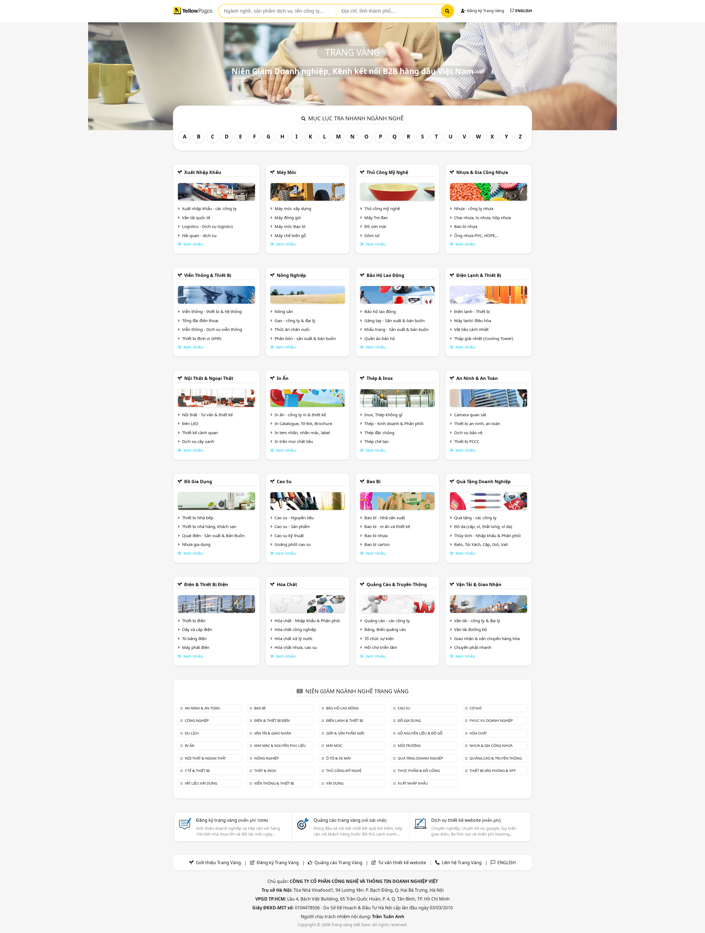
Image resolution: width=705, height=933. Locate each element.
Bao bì (374, 481)
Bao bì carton (377, 544)
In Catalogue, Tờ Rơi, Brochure (303, 423)
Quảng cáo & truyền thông (397, 584)
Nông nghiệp (291, 275)
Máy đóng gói (288, 217)
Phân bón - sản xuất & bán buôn (305, 338)
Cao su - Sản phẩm (292, 526)
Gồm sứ (371, 235)
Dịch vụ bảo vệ (468, 432)
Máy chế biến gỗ (290, 235)
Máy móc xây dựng (293, 208)
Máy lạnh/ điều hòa (472, 320)
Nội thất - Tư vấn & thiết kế (207, 414)
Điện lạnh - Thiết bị (472, 311)
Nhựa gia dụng (196, 544)
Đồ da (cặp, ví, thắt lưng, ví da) (483, 526)
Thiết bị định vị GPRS (201, 338)
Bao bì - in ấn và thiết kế (387, 526)
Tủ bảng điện (194, 638)
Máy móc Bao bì (290, 226)
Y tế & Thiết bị (197, 770)
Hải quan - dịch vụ (199, 235)
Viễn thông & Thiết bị (207, 275)
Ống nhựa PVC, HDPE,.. (476, 235)
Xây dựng (334, 783)
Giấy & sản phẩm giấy (345, 733)
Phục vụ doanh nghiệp (491, 720)
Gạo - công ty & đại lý (295, 320)
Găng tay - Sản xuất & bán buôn (394, 320)
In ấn (283, 378)
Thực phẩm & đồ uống (419, 770)
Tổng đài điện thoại (200, 320)
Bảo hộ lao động (385, 275)
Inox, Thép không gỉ (383, 414)
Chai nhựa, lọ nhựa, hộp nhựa (482, 217)
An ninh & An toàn (477, 378)
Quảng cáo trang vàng (350, 820)
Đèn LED (190, 423)
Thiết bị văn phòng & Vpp (493, 770)
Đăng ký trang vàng (232, 820)
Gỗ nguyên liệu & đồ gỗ (420, 733)
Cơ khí (475, 708)
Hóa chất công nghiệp (295, 629)
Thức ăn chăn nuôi (292, 329)
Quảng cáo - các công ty (387, 620)
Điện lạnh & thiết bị (478, 275)
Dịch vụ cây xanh (198, 441)
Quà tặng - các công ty (475, 517)
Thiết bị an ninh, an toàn (477, 423)
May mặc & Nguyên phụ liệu (280, 745)
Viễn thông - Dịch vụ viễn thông (212, 329)
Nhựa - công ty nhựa (473, 208)
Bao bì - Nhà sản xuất (384, 517)
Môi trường (409, 745)
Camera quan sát (470, 414)
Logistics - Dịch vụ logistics (207, 226)
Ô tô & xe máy (338, 758)
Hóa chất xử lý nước (294, 638)
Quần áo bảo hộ (379, 338)
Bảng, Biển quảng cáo (385, 629)
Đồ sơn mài (375, 226)
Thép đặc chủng (379, 432)
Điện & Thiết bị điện (206, 584)
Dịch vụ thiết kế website (466, 820)
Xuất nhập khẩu (202, 172)
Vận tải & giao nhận (478, 584)
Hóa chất (287, 584)
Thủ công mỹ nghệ (387, 172)
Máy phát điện (195, 647)
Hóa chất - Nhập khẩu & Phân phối (307, 620)
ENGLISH (523, 10)
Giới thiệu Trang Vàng (218, 862)
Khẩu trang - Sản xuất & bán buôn (396, 329)
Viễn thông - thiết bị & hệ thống (212, 311)
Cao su (284, 481)
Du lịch (192, 733)
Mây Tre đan (376, 217)
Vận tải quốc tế (196, 217)
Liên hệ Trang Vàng (462, 862)
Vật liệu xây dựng (201, 783)
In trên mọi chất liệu (294, 441)
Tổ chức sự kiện (379, 638)
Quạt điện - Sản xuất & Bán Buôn (213, 535)
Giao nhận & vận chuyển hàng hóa (487, 638)
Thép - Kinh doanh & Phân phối (394, 423)
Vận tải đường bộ (470, 629)
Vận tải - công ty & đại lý (477, 620)
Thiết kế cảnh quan (200, 432)
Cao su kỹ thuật (289, 535)
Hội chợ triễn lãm (380, 647)
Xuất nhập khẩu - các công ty (209, 208)
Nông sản (284, 311)
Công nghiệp (197, 720)
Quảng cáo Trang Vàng (338, 862)
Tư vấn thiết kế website (402, 862)
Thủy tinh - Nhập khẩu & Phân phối (487, 535)
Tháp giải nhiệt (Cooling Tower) (483, 338)
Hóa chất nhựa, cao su (296, 647)
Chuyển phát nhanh (472, 647)
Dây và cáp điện (197, 629)
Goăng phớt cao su (293, 544)
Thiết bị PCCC (466, 441)
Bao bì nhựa (465, 226)
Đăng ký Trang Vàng (485, 10)
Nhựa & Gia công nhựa (482, 172)
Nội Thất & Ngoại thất (208, 378)
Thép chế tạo (376, 441)
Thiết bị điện (193, 620)
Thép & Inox (380, 378)
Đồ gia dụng (198, 481)
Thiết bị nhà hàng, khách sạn (209, 526)
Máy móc (286, 172)
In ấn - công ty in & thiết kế (300, 414)
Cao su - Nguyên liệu (294, 517)
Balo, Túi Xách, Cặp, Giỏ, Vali (481, 544)
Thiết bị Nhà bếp (197, 517)
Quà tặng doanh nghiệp (483, 481)
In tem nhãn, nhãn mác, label (302, 432)
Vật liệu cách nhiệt (471, 329)
